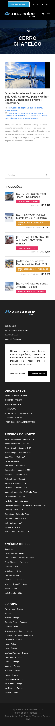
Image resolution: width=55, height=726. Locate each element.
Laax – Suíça (10, 644)
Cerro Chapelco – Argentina (16, 562)
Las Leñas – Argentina (14, 580)
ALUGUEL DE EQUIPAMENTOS (18, 413)
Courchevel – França (13, 640)
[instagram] (46, 4)
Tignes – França (11, 675)
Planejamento (11, 110)
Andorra (8, 613)
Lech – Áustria (11, 648)
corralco (20, 115)
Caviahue (9, 549)
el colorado (32, 115)
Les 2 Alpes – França (14, 657)
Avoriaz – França (12, 618)
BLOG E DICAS (11, 335)
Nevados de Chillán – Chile (16, 584)
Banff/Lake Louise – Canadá (17, 444)
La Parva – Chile (12, 575)
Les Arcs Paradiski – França (16, 653)
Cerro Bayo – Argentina (14, 553)
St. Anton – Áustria (12, 670)
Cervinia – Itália (11, 626)
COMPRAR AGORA (18, 4)
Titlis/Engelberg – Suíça (15, 679)
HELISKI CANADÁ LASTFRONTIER (20, 422)
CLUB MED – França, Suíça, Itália (19, 635)
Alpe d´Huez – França (14, 609)
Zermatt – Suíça (11, 692)
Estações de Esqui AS (19, 108)
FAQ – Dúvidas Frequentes (16, 330)
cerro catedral (28, 113)
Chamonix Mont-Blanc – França (18, 631)
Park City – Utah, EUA (14, 510)
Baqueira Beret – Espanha (16, 622)
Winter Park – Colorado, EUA (17, 532)
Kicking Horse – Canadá (15, 479)
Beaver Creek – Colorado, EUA (18, 448)
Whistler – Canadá (12, 527)
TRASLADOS (10, 409)
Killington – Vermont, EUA (15, 483)
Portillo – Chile (11, 588)
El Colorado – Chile (13, 571)
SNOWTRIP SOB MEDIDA (16, 396)
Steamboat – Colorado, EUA (17, 514)
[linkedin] (37, 4)
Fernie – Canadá (12, 461)
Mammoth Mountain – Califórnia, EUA (21, 492)
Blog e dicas (36, 108)
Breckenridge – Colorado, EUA (18, 452)
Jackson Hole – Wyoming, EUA (18, 470)
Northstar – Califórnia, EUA (16, 501)
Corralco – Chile (11, 566)
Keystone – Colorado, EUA (16, 474)
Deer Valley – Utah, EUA (15, 457)
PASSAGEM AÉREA (13, 404)
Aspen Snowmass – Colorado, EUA (19, 439)
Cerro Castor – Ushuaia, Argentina (19, 558)
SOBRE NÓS (10, 326)
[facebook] (33, 4)
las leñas (9, 118)
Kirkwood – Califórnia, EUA (16, 488)
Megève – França (12, 666)
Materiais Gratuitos (13, 339)
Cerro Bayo (14, 113)
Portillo (19, 118)
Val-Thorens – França (14, 688)
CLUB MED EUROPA (13, 418)
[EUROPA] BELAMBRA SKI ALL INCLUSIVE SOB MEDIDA (32, 240)
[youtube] (42, 4)
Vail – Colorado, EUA (13, 523)
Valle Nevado (31, 118)
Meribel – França (12, 662)
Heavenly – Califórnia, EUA (16, 466)
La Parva (44, 115)
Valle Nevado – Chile (13, 593)
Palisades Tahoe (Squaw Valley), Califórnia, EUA (25, 505)
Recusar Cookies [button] (17, 374)
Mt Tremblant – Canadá (15, 496)
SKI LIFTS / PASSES (13, 400)
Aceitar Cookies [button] (37, 374)
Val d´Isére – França (13, 684)
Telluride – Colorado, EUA (15, 518)
